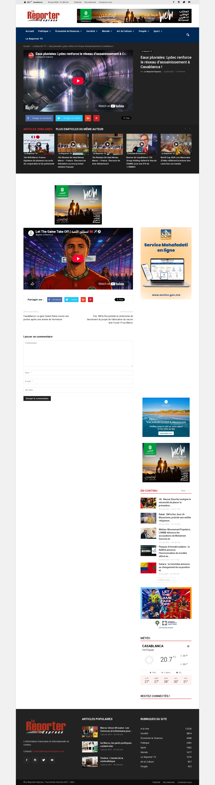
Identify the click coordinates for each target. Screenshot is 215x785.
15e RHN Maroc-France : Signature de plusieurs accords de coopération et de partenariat (38, 160)
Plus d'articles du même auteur (79, 129)
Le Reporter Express (152, 72)
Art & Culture (124, 31)
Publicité (78, 2)
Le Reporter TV (34, 38)
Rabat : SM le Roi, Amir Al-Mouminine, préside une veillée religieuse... (175, 517)
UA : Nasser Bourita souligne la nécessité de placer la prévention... (175, 502)
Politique (43, 31)
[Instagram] (178, 2)
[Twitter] (184, 2)
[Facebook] (173, 2)
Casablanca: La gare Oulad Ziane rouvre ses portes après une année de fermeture (46, 318)
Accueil (30, 31)
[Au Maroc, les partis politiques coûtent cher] (90, 746)
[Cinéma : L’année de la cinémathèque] (90, 762)
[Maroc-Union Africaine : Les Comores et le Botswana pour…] (90, 731)
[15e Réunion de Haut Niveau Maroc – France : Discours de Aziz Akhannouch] (107, 144)
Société (90, 31)
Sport (157, 31)
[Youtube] (189, 2)
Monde (106, 31)
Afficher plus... (165, 580)
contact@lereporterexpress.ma (48, 751)
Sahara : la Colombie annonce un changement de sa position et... (174, 567)
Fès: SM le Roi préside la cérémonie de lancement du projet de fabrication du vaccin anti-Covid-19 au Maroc (110, 319)
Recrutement (90, 2)
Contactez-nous (105, 2)
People (143, 31)
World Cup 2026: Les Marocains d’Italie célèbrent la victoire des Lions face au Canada (175, 160)
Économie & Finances (67, 31)
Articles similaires (38, 129)
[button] (188, 35)
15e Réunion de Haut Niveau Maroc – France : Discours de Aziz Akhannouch (106, 160)
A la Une (145, 728)
